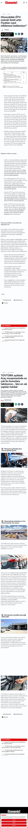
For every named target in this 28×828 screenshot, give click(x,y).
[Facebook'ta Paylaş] (19, 34)
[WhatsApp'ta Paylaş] (16, 34)
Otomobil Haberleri (10, 372)
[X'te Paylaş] (22, 34)
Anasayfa (3, 14)
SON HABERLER (6, 325)
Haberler (8, 14)
